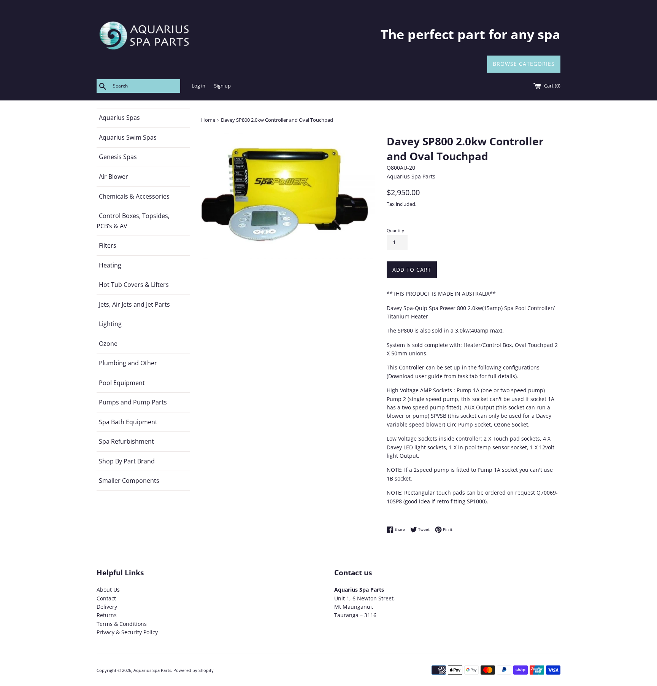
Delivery (107, 606)
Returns (107, 615)
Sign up (222, 86)
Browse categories (524, 63)
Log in (198, 86)
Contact (106, 598)
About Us (108, 589)
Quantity (395, 230)
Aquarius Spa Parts (152, 670)
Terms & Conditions (122, 623)
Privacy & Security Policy (127, 632)
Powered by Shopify (193, 670)
